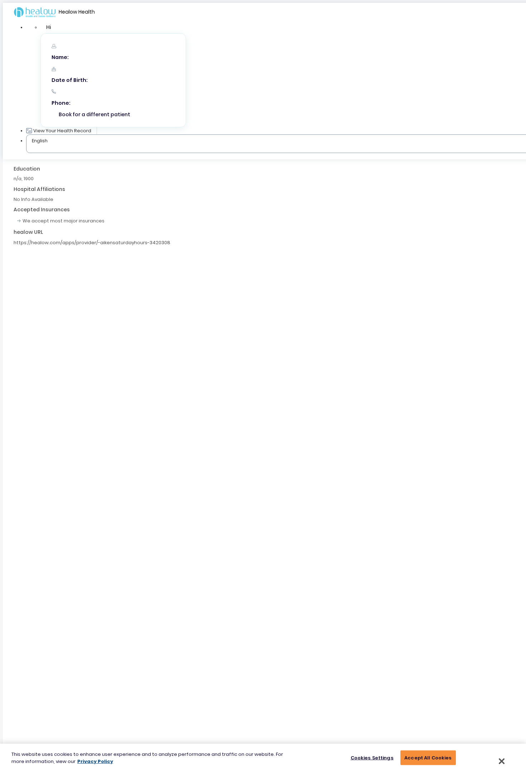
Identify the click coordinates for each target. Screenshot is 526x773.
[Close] (502, 761)
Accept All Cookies (428, 757)
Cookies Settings (372, 757)
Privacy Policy (95, 761)
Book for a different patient (94, 114)
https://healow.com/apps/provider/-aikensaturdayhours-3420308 (92, 242)
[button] (48, 27)
